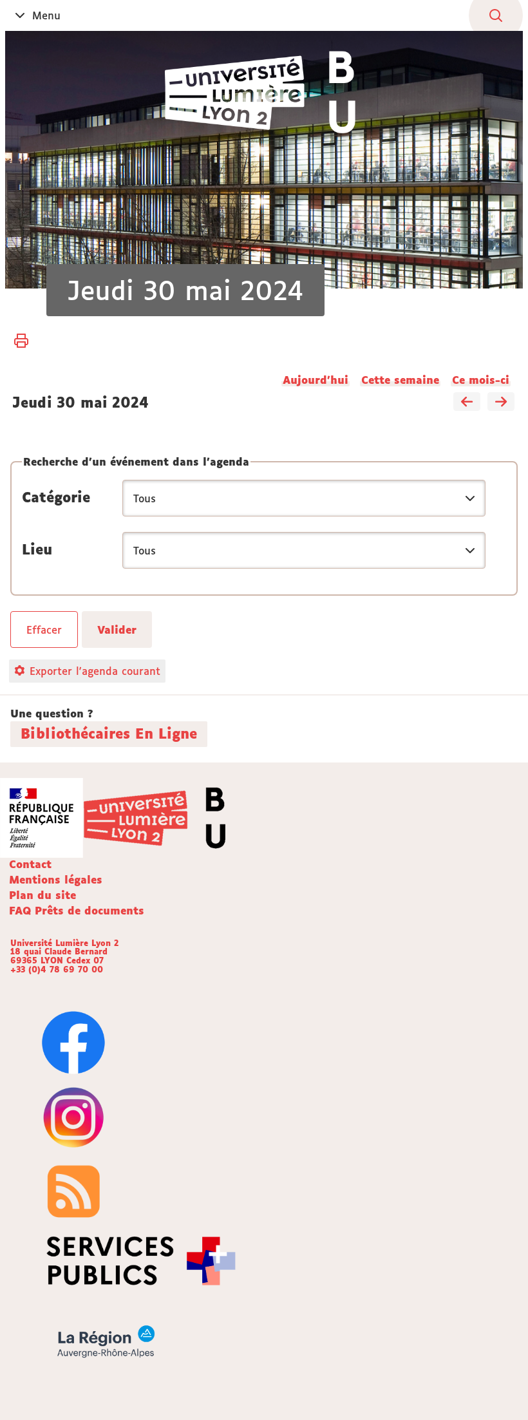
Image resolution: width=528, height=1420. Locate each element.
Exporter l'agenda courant (95, 671)
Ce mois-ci (480, 380)
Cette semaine (400, 380)
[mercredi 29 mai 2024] (467, 402)
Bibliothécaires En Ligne (109, 733)
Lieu (37, 549)
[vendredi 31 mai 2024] (501, 402)
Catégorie (56, 497)
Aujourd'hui (315, 380)
